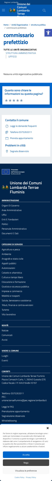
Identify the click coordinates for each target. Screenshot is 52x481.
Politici (5, 224)
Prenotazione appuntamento (15, 411)
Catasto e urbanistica (12, 272)
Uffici (4, 215)
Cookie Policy (19, 477)
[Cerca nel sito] (44, 10)
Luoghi (5, 356)
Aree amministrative (12, 210)
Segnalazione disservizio (13, 416)
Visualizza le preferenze (26, 470)
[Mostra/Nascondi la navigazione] (3, 10)
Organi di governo (10, 205)
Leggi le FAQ (8, 406)
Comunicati (7, 335)
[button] (48, 33)
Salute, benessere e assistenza (16, 300)
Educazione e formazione (14, 282)
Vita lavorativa (9, 314)
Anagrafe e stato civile (12, 258)
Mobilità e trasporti (11, 296)
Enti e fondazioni (10, 219)
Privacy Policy (31, 477)
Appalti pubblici (9, 263)
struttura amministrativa (21, 53)
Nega (26, 462)
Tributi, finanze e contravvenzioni (17, 305)
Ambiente (6, 254)
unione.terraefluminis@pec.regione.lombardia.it (24, 400)
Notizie (5, 330)
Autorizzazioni (8, 268)
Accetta (26, 454)
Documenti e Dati (10, 233)
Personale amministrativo (14, 228)
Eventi (5, 360)
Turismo (5, 309)
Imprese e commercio (12, 291)
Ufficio (12, 56)
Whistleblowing (9, 420)
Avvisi (4, 339)
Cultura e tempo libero (12, 277)
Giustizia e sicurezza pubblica (15, 286)
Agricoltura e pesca (11, 249)
